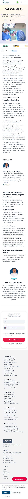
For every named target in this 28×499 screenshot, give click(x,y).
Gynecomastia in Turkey (10, 388)
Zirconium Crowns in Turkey (11, 417)
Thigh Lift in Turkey (9, 402)
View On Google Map (7, 456)
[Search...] (21, 2)
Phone (5, 325)
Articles (4, 474)
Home (4, 55)
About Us (5, 471)
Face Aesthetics (8, 356)
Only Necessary (17, 492)
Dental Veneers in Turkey (10, 419)
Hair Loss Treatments (10, 424)
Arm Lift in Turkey (8, 400)
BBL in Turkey (7, 398)
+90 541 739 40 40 (10, 460)
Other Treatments (7, 57)
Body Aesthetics (9, 392)
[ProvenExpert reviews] (16, 45)
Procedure (8, 50)
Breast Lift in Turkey (9, 386)
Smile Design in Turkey (10, 414)
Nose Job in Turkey (8, 368)
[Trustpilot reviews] (5, 45)
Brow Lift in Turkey (8, 360)
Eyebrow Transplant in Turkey (11, 430)
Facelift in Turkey (8, 364)
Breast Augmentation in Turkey (12, 382)
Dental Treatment (9, 408)
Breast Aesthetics (9, 380)
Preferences (7, 496)
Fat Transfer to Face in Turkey (11, 366)
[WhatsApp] (17, 2)
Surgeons (14, 50)
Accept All (6, 492)
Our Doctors (5, 476)
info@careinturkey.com (8, 458)
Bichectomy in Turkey (9, 374)
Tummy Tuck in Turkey (9, 396)
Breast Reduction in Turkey (11, 384)
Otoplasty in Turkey (9, 370)
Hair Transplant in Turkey (10, 426)
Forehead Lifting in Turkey (10, 375)
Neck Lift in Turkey (8, 372)
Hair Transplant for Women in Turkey (13, 431)
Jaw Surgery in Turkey (9, 359)
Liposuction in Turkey (9, 394)
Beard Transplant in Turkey (11, 428)
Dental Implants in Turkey (10, 410)
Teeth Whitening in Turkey (10, 416)
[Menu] (25, 2)
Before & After (6, 473)
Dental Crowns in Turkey (10, 412)
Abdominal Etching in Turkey (11, 403)
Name (5, 319)
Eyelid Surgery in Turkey (10, 362)
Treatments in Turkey (13, 55)
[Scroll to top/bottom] (2, 51)
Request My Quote (14, 339)
